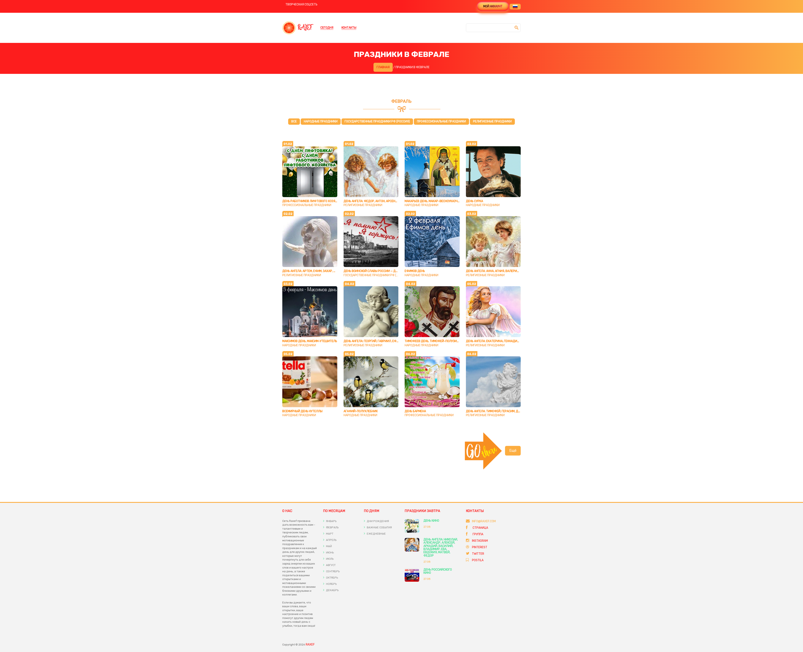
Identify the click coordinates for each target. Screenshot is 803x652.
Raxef (310, 644)
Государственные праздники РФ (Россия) (377, 121)
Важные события (379, 527)
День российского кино (437, 571)
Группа (477, 534)
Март (329, 533)
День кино (431, 520)
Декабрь (332, 590)
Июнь (329, 552)
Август (330, 565)
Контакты (348, 28)
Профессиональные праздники (441, 121)
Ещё (513, 450)
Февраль (332, 527)
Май (328, 546)
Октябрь (331, 577)
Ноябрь (331, 583)
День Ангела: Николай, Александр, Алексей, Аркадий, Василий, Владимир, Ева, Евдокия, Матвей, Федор (440, 547)
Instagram (480, 541)
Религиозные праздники (492, 121)
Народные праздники (321, 121)
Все (294, 121)
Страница (480, 528)
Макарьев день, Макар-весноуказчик (433, 201)
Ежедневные (376, 533)
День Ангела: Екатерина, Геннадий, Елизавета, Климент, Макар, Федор (520, 341)
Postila (477, 560)
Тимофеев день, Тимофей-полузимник (434, 341)
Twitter (478, 554)
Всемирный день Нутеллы (302, 411)
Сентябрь (332, 571)
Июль (329, 558)
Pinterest (479, 547)
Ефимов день (415, 271)
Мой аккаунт (493, 6)
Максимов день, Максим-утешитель (309, 341)
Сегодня (326, 28)
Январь (331, 521)
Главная (383, 67)
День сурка (474, 201)
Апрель (331, 540)
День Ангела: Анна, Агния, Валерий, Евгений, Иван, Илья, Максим (515, 271)
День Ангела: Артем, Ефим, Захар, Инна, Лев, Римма (320, 271)
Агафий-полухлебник (361, 411)
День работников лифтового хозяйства (313, 201)
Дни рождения (377, 521)
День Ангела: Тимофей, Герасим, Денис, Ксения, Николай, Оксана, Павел (520, 411)
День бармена (415, 411)
